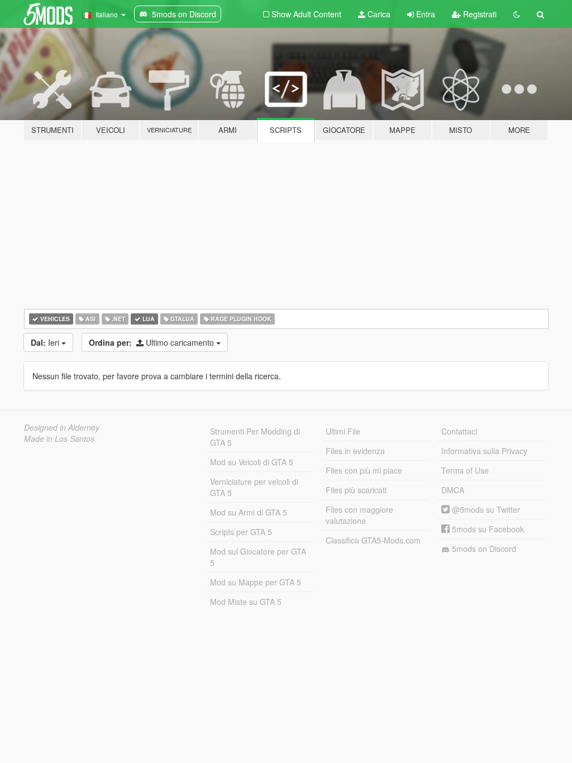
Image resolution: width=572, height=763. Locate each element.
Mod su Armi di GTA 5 (248, 512)
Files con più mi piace (364, 470)
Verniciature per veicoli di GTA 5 (254, 487)
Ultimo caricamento (152, 342)
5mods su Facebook (487, 529)
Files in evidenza (355, 450)
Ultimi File (343, 431)
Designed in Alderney (61, 427)
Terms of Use (465, 470)
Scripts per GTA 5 (241, 531)
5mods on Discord (483, 548)
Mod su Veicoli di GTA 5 (251, 462)
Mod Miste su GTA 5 (246, 601)
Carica (377, 14)
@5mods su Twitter (485, 509)
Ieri (46, 342)
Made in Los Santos (59, 438)
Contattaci (459, 431)
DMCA (452, 489)
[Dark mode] (516, 14)
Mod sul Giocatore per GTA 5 (258, 557)
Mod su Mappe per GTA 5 (255, 582)
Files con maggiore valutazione (359, 515)
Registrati (479, 14)
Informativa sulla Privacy (484, 450)
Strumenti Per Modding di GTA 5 (255, 437)
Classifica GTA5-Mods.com (373, 540)
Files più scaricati (356, 489)
